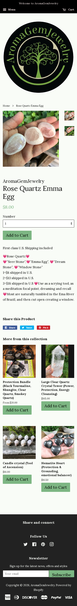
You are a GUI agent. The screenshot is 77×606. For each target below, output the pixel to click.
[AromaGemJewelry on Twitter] (26, 545)
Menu (11, 9)
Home (6, 105)
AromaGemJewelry (43, 585)
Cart (70, 9)
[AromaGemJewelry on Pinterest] (43, 545)
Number (9, 216)
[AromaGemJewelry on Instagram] (52, 545)
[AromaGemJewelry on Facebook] (34, 545)
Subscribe (61, 574)
